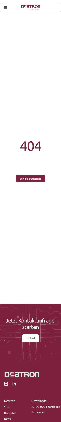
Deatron (9, 401)
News (7, 418)
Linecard (40, 412)
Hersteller (10, 413)
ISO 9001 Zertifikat (47, 406)
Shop (7, 407)
